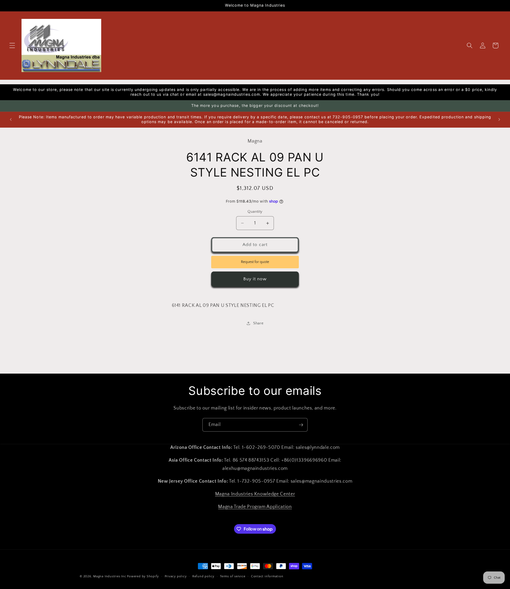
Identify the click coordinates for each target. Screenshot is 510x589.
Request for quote (255, 262)
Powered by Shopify (143, 576)
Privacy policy (176, 576)
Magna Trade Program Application (255, 506)
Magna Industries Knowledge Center (255, 493)
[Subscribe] (301, 425)
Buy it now (255, 279)
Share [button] (258, 323)
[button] (12, 45)
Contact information (267, 576)
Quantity (255, 212)
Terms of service (232, 576)
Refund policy (203, 576)
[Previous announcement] (11, 119)
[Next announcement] (499, 119)
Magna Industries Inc (109, 576)
